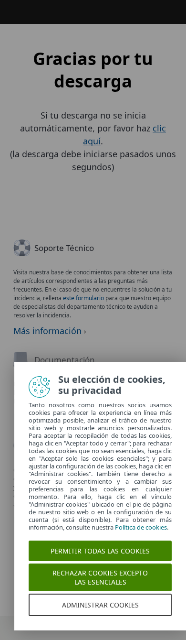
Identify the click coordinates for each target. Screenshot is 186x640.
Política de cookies (141, 527)
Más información (47, 330)
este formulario (83, 298)
